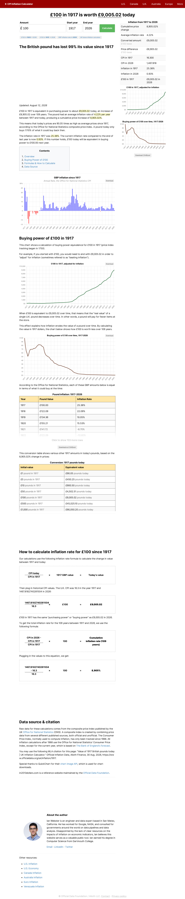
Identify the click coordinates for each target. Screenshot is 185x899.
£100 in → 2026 (28, 37)
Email (49, 847)
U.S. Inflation (30, 864)
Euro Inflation (31, 882)
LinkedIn (58, 847)
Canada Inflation (32, 873)
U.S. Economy (31, 868)
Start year (72, 22)
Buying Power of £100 (36, 160)
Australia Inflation (33, 877)
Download (109, 181)
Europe (169, 4)
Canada (134, 4)
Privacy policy (119, 896)
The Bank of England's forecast (93, 745)
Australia (156, 4)
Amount (24, 22)
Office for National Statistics (38, 732)
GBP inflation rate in (67, 37)
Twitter (69, 847)
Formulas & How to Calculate (39, 163)
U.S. (123, 4)
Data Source (31, 166)
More (180, 4)
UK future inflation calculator (90, 37)
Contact (105, 896)
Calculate (107, 28)
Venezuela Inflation (34, 886)
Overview (29, 156)
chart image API (68, 764)
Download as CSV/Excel (67, 447)
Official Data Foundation (96, 773)
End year (88, 22)
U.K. (145, 4)
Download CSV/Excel (142, 155)
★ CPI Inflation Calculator (19, 4)
